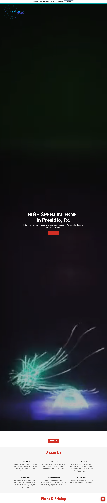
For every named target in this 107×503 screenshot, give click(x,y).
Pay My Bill (53, 440)
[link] (14, 5)
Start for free (69, 1)
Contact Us (53, 232)
